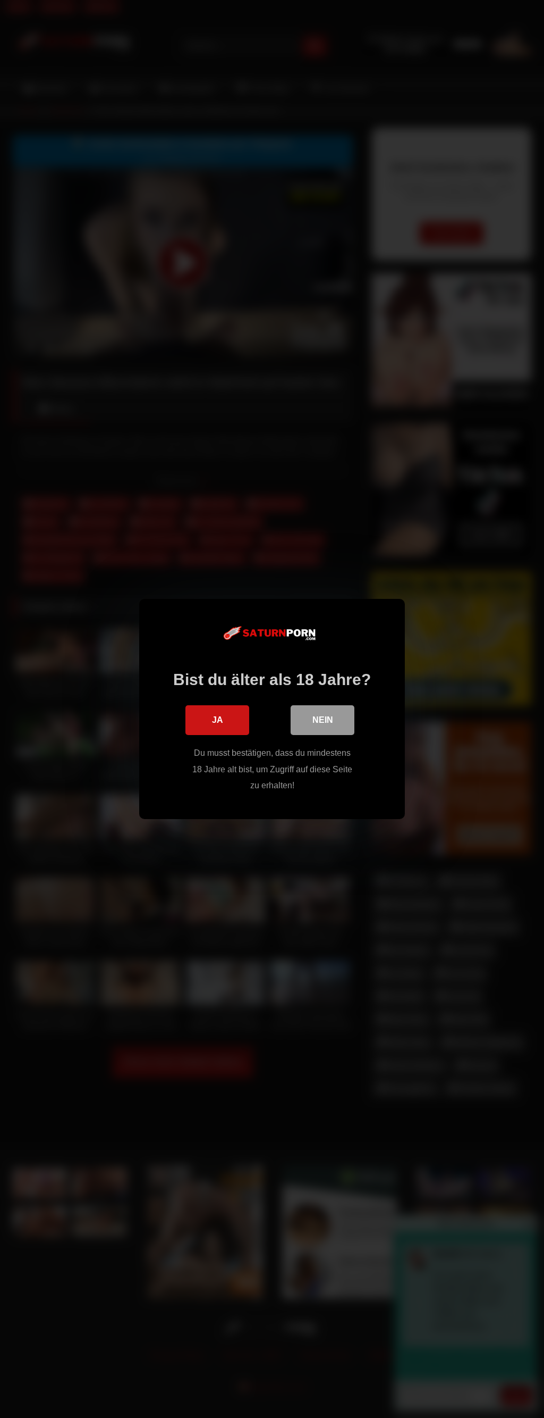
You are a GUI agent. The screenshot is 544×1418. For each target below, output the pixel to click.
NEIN (322, 719)
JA (217, 719)
